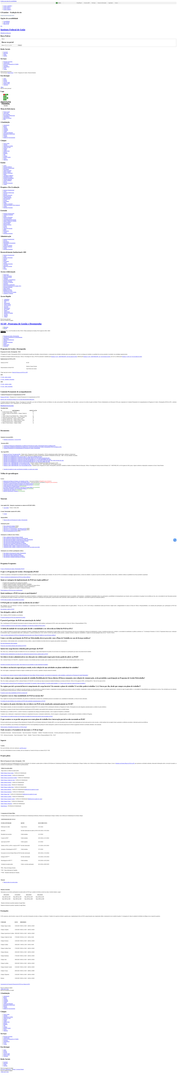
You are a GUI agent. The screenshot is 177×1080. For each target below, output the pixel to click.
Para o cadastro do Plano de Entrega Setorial (13, 537)
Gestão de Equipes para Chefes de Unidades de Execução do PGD (17, 484)
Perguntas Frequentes (8, 183)
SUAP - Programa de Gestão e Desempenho (21, 323)
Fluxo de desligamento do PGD (10, 531)
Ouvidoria (5, 65)
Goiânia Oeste (6, 151)
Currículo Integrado (7, 179)
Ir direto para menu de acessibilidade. (9, 1)
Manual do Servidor (7, 266)
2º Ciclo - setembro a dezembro (7, 379)
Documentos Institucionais (9, 115)
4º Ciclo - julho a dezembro (7, 386)
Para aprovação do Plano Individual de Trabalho (14, 542)
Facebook (5, 1062)
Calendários (6, 299)
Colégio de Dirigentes (8, 132)
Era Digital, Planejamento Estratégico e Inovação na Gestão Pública (18, 487)
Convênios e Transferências (9, 279)
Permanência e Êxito (7, 176)
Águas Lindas (6, 143)
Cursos (4, 165)
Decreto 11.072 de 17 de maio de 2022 (12, 454)
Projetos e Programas (8, 173)
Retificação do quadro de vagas (31, 789)
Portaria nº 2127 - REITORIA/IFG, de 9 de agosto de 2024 (64, 356)
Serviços (5, 181)
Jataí (4, 154)
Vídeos (5, 316)
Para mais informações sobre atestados (9, 643)
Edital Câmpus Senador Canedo (8, 798)
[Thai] (13, 15)
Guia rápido (6, 507)
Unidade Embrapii (7, 197)
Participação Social (7, 277)
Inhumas (5, 152)
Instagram (5, 1063)
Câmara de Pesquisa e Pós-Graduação (11, 205)
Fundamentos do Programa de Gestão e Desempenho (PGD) (16, 482)
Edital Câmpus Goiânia (6, 784)
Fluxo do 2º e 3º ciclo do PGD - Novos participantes (15, 529)
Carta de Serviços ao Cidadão (9, 292)
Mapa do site (6, 23)
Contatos (5, 136)
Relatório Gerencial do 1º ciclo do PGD (12, 439)
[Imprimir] (5, 327)
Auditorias (5, 278)
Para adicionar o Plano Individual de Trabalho (14, 555)
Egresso (5, 79)
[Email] (5, 328)
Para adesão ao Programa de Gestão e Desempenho (15, 553)
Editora (5, 310)
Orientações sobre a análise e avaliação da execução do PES (17, 545)
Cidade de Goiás (7, 147)
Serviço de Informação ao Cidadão (10, 64)
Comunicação (6, 63)
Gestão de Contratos (7, 245)
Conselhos (5, 128)
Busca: (3, 45)
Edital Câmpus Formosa (6, 782)
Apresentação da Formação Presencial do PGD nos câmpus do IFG (15, 984)
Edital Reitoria (4, 806)
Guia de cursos (6, 82)
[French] (5, 15)
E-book (5, 513)
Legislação (110, 2)
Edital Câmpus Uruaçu (6, 801)
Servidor (5, 81)
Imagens (6, 315)
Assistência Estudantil (8, 214)
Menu (2, 87)
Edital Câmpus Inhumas (6, 789)
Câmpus (5, 127)
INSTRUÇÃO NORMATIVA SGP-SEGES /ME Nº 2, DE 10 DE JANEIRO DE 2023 (23, 456)
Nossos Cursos (6, 111)
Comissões (5, 130)
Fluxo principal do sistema (9, 526)
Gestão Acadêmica (7, 180)
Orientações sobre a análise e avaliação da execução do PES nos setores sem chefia (22, 547)
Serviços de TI (7, 305)
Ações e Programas (7, 276)
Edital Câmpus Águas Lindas (7, 773)
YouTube (5, 1065)
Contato (5, 69)
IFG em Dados (6, 114)
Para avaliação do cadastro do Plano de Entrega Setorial (16, 538)
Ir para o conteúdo (7, 5)
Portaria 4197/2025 (5, 397)
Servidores (5, 283)
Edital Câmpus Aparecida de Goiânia (9, 777)
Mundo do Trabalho (8, 313)
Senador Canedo (7, 157)
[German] (7, 15)
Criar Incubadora (7, 222)
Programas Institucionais (8, 192)
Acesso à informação (102, 2)
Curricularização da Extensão (9, 219)
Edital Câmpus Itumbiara (6, 791)
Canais (116, 2)
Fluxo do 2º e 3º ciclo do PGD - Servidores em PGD (15, 528)
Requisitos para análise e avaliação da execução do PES (16, 544)
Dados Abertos (6, 288)
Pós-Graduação (6, 198)
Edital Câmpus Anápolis (6, 775)
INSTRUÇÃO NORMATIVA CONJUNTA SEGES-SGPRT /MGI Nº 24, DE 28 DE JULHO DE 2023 (27, 458)
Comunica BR (86, 2)
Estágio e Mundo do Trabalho (9, 221)
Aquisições (5, 244)
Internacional (7, 303)
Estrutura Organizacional (8, 168)
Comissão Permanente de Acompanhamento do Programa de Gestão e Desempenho (22, 448)
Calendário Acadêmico (8, 175)
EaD (5, 301)
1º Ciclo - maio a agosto (6, 377)
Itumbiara (5, 153)
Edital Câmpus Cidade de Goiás (8, 780)
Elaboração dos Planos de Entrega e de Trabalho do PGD (15, 481)
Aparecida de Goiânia (8, 146)
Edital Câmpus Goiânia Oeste (7, 787)
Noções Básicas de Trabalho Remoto (11, 486)
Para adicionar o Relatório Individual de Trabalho (14, 556)
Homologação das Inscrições (7, 405)
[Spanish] (11, 15)
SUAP (4, 67)
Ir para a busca (7, 8)
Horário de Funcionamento (9, 137)
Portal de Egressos (7, 224)
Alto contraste (6, 22)
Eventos (5, 200)
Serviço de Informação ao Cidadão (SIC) (12, 286)
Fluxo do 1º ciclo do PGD (9, 527)
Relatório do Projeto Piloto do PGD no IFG (125, 763)
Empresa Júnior (6, 223)
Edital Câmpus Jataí (5, 794)
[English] (3, 15)
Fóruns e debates (7, 171)
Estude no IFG (6, 83)
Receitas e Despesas (7, 246)
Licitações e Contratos (8, 282)
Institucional (6, 274)
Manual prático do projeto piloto (11, 882)
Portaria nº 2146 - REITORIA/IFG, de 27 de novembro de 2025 (18, 465)
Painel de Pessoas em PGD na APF (20, 372)
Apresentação (6, 125)
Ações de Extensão (7, 218)
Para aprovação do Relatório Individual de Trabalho (15, 543)
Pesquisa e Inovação (7, 195)
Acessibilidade (6, 21)
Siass (4, 267)
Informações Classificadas (9, 284)
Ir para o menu (7, 7)
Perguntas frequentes (7, 61)
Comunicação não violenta (9, 489)
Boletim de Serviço (7, 289)
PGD (4, 119)
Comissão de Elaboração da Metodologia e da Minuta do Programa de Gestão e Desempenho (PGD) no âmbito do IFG (30, 445)
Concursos (5, 84)
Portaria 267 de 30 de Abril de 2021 (11, 455)
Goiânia (5, 149)
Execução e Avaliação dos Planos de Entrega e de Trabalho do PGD (18, 483)
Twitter (4, 1064)
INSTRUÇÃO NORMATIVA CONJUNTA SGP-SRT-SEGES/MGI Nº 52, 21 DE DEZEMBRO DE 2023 (27, 459)
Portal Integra (7, 308)
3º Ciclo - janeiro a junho (6, 384)
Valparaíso (5, 159)
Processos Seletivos (7, 166)
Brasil (59, 3)
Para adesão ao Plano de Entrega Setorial (12, 554)
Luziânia (5, 156)
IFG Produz (6, 309)
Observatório (7, 311)
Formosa (5, 148)
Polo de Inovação (7, 196)
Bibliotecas (6, 300)
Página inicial (10, 72)
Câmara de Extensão (7, 228)
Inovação (6, 306)
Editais (4, 174)
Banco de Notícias (7, 118)
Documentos (6, 169)
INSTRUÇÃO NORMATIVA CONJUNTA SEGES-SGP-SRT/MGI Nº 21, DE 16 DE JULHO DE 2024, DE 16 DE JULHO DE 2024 (34, 460)
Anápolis (5, 144)
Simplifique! (79, 2)
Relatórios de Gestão (7, 291)
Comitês (5, 131)
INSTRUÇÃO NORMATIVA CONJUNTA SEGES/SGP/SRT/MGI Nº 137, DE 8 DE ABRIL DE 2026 (27, 461)
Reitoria (5, 126)
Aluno (4, 78)
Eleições (5, 135)
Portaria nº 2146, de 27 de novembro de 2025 (132, 356)
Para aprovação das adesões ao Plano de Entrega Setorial (16, 540)
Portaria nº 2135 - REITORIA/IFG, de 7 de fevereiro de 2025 (96, 356)
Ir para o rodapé (7, 9)
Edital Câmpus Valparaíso (6, 803)
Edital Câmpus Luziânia (6, 796)
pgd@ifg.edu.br (22, 748)
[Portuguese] (1, 15)
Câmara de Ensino (7, 170)
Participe (93, 2)
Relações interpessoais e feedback (10, 491)
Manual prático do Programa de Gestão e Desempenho (15, 520)
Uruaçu (5, 158)
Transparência (6, 66)
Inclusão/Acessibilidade (8, 178)
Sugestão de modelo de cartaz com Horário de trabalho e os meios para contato (21, 469)
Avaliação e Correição (8, 293)
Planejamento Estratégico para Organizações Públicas (15, 488)
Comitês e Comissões (8, 203)
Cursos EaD (6, 113)
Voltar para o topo (5, 989)
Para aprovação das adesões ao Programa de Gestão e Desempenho (18, 539)
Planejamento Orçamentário (9, 243)
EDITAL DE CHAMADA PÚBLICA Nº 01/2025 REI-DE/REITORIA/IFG (17, 399)
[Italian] (9, 15)
